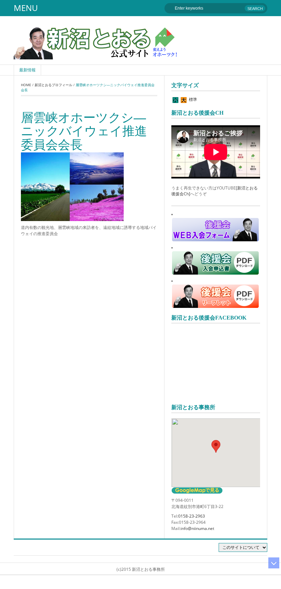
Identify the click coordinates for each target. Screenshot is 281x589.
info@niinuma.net (197, 528)
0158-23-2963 (191, 516)
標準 (193, 99)
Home (26, 84)
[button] (216, 446)
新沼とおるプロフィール (53, 84)
